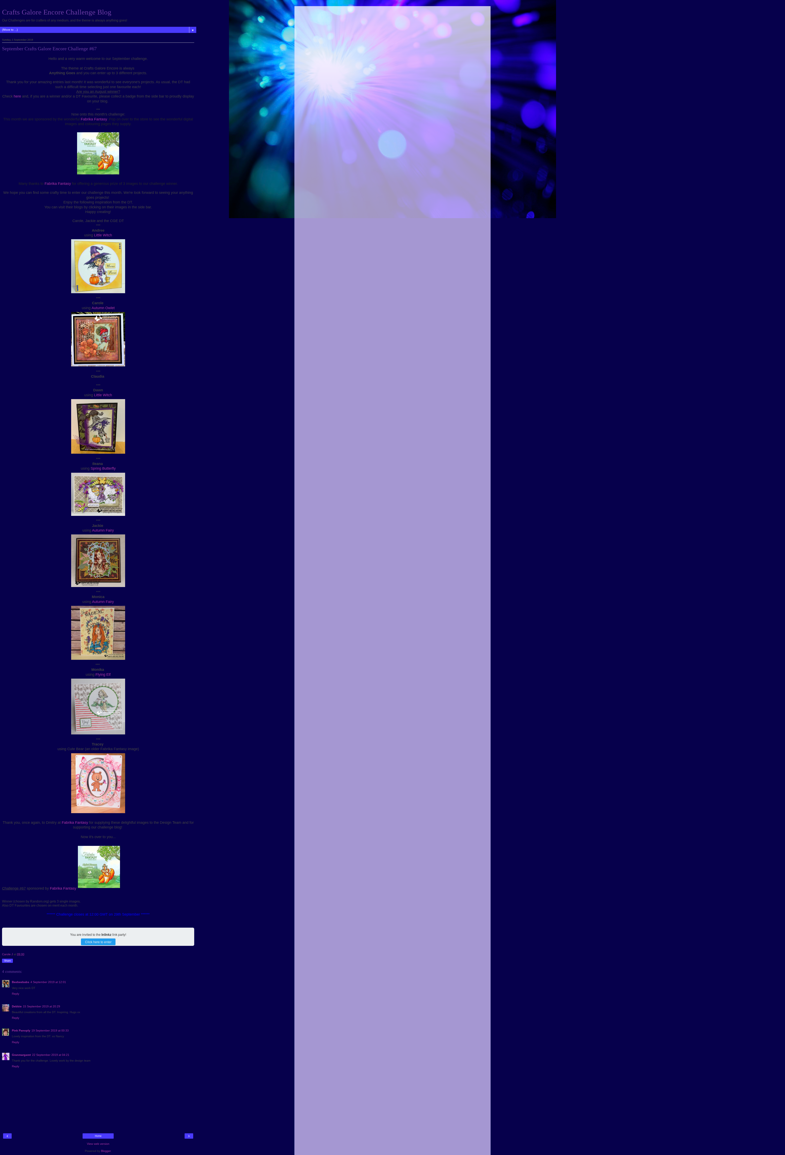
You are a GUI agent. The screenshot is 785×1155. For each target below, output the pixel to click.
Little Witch (103, 235)
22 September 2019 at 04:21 (50, 1054)
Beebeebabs (20, 982)
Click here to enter (98, 941)
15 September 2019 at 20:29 (41, 1006)
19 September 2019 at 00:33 (50, 1030)
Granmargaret (21, 1054)
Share (7, 960)
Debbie (17, 1006)
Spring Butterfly (103, 468)
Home (98, 1136)
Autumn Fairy (103, 530)
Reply (15, 993)
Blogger (106, 1151)
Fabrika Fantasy (94, 119)
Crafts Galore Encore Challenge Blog (56, 12)
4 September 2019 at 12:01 (48, 982)
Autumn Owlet (103, 308)
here (17, 96)
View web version (98, 1143)
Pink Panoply (21, 1030)
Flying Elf (103, 674)
